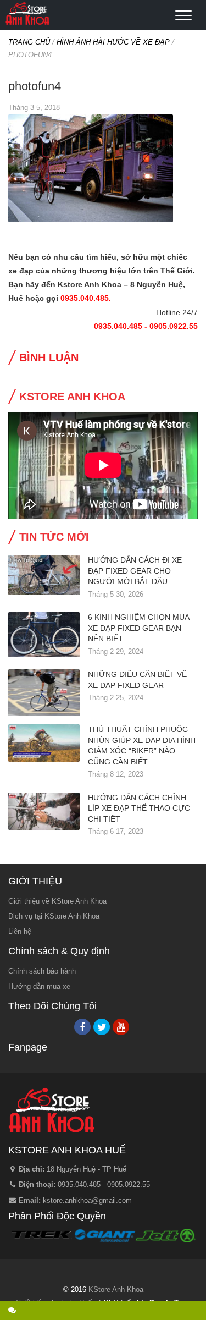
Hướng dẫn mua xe (39, 986)
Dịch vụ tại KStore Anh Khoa (53, 916)
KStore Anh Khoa (27, 14)
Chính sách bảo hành (42, 971)
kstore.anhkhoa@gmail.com (87, 1200)
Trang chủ (29, 42)
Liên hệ (19, 931)
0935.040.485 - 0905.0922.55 (104, 1184)
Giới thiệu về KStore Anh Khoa (57, 901)
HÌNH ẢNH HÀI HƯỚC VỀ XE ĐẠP (113, 42)
